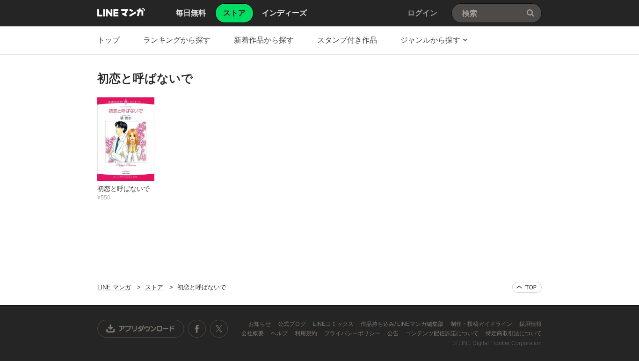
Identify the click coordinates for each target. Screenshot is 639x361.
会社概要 (253, 333)
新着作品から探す (264, 40)
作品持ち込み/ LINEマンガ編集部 (403, 324)
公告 (393, 333)
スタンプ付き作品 (347, 40)
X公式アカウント (219, 329)
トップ (108, 40)
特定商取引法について (514, 333)
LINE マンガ (121, 12)
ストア (154, 287)
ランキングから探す (177, 40)
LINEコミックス (334, 324)
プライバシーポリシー (353, 333)
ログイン (422, 13)
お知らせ (260, 324)
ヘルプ (280, 333)
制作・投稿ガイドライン (482, 324)
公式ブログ (292, 324)
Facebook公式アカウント (197, 329)
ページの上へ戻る (527, 287)
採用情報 (530, 324)
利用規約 (307, 333)
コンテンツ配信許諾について (443, 333)
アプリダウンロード (140, 329)
